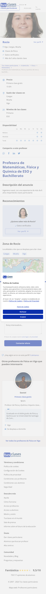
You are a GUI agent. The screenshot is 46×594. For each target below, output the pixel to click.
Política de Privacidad (31, 301)
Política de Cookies (15, 301)
